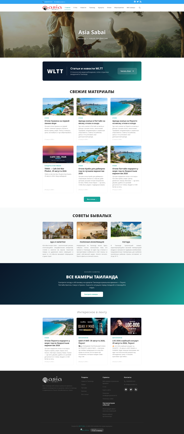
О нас (104, 387)
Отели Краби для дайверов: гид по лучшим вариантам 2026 (91, 171)
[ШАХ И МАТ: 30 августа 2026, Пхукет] (92, 326)
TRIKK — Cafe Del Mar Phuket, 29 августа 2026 (56, 169)
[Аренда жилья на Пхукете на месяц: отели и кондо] (125, 106)
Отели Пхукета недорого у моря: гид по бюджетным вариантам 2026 (57, 343)
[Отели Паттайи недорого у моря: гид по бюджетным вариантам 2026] (125, 154)
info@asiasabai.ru (131, 384)
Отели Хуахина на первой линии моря (57, 122)
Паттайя (84, 388)
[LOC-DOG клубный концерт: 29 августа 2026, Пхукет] (125, 326)
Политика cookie (108, 399)
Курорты (101, 7)
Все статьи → (92, 199)
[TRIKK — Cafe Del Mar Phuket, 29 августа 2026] (58, 154)
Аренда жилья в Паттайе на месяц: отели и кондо (91, 122)
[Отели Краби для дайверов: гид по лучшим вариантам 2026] (92, 154)
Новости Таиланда (87, 381)
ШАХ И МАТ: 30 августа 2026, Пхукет (91, 341)
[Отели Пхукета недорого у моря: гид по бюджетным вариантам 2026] (58, 326)
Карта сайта (107, 390)
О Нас (75, 7)
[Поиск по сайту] (139, 7)
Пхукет (83, 384)
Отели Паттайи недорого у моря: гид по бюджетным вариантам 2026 (125, 171)
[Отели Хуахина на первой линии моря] (58, 106)
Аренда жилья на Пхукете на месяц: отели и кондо (124, 122)
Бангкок (84, 391)
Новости (83, 7)
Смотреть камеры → (92, 294)
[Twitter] (138, 2)
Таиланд (92, 7)
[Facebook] (135, 2)
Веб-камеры (131, 7)
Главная (67, 7)
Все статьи (84, 394)
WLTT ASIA (82, 426)
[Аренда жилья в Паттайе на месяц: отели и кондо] (92, 106)
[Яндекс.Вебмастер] (85, 430)
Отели (109, 7)
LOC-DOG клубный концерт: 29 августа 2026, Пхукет (125, 341)
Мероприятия (119, 7)
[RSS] (140, 2)
